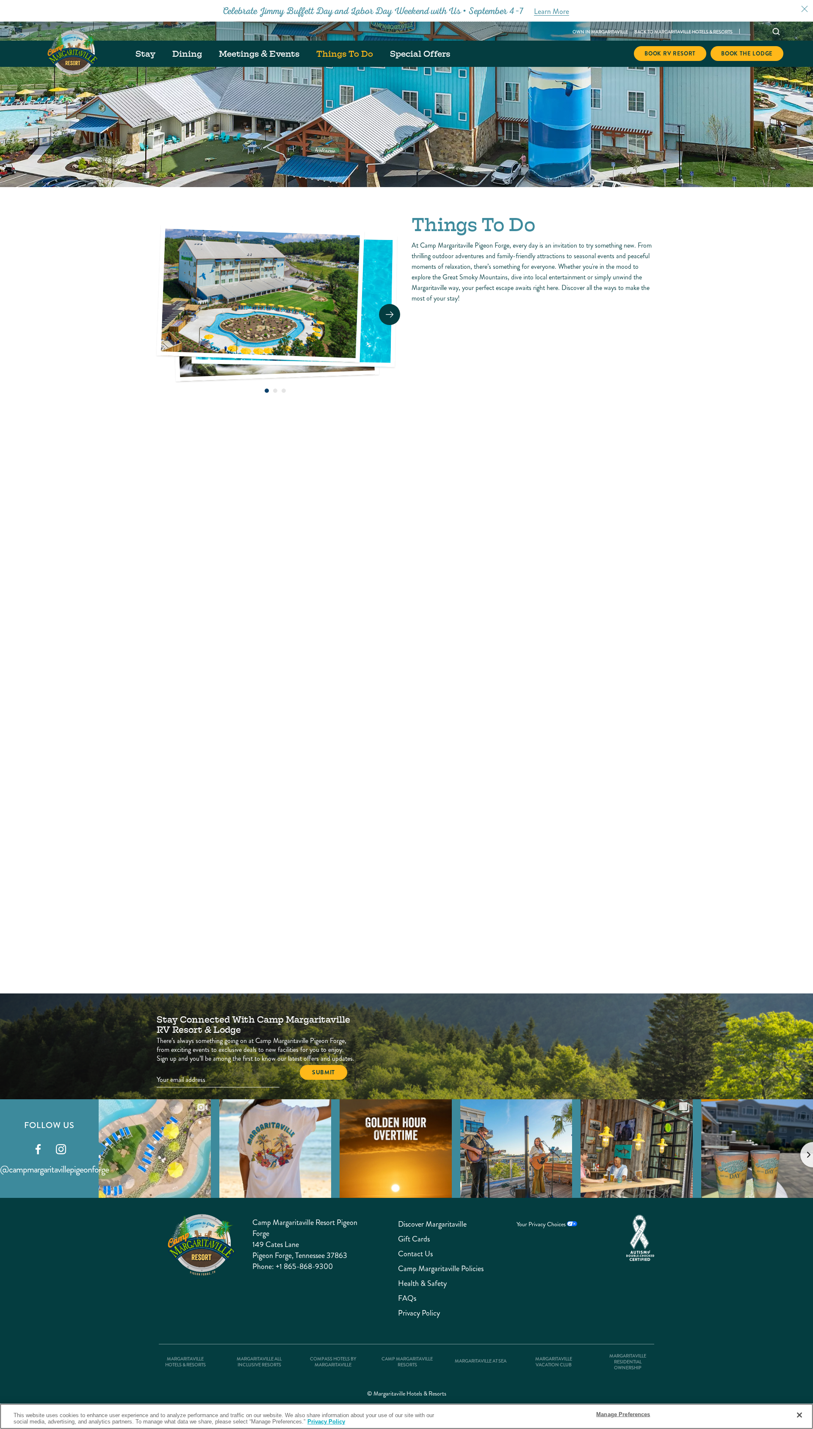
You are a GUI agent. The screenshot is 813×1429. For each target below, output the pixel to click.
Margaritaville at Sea (480, 1361)
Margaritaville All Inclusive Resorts (259, 1362)
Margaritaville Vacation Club (553, 1362)
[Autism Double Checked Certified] (640, 1238)
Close (804, 9)
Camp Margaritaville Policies (424, 1268)
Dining (187, 54)
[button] (267, 391)
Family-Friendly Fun (219, 859)
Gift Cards (414, 1239)
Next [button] (389, 314)
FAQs (407, 1298)
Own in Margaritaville (600, 32)
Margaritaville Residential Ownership (627, 1362)
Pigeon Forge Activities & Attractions (399, 865)
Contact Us (415, 1254)
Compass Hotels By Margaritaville (333, 1362)
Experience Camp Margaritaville (379, 600)
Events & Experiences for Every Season (568, 865)
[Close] (799, 1415)
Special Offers (420, 54)
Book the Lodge (747, 54)
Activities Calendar (215, 594)
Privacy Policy (419, 1313)
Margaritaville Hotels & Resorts (185, 1362)
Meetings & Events (259, 54)
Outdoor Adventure (552, 594)
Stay (145, 54)
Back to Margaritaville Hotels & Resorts (683, 32)
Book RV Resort (670, 54)
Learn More (246, 693)
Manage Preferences (623, 1414)
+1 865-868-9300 (304, 1266)
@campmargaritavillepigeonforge (54, 1169)
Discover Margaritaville (424, 1224)
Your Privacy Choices (542, 1224)
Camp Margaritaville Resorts (407, 1362)
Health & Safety (422, 1283)
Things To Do (344, 54)
